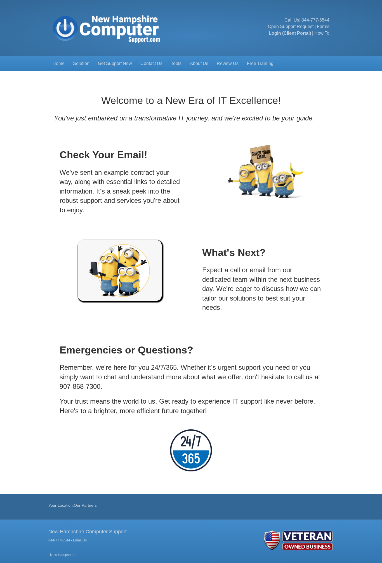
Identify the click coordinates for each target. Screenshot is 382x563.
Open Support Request (290, 26)
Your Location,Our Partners (72, 505)
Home (59, 63)
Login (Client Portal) (290, 33)
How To (321, 33)
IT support (247, 401)
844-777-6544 (315, 20)
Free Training (260, 63)
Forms (323, 26)
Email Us (80, 540)
